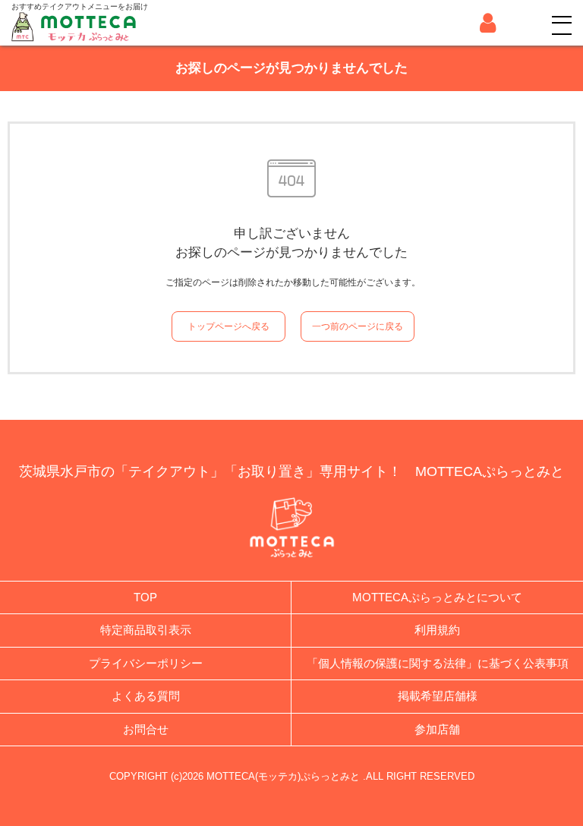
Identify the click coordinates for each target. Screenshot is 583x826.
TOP (145, 597)
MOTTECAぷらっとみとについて (437, 597)
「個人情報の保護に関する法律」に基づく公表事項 (438, 663)
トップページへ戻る (228, 326)
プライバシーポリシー (146, 663)
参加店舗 (437, 729)
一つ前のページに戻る (357, 326)
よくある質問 (146, 695)
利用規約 (437, 629)
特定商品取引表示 (145, 629)
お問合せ (146, 729)
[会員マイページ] (488, 23)
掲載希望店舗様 (437, 695)
